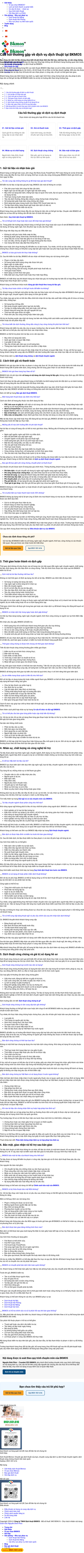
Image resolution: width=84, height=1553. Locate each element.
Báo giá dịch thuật (11, 1473)
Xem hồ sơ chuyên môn (14, 1372)
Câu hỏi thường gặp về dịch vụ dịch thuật (20, 92)
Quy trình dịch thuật (16, 11)
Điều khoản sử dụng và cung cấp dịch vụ (20, 1509)
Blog (6, 26)
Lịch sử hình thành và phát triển (21, 7)
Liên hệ (7, 1517)
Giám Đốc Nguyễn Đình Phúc (11, 1523)
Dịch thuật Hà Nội (11, 1301)
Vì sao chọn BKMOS (12, 1531)
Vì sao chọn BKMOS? (17, 5)
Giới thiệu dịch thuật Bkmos (15, 1469)
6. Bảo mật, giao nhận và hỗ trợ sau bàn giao (21, 104)
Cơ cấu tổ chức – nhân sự (19, 9)
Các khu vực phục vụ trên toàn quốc (22, 1542)
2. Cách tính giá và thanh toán (16, 96)
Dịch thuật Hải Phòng (17, 19)
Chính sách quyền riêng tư (14, 1513)
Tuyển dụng (9, 24)
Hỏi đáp (7, 1534)
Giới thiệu (8, 3)
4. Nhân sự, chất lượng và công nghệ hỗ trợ (20, 100)
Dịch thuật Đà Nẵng (16, 17)
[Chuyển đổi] (1, 181)
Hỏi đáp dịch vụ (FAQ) (17, 13)
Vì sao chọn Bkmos (11, 1471)
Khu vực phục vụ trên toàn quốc (21, 21)
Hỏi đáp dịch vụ (10, 1475)
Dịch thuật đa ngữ (11, 66)
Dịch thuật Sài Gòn (11, 1307)
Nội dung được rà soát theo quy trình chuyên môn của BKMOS (27, 106)
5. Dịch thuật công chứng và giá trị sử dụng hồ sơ (22, 102)
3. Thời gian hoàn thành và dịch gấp (18, 98)
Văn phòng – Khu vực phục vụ (16, 15)
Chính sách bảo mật (12, 1511)
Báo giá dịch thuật (11, 1546)
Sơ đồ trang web (10, 1515)
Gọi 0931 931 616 (35, 548)
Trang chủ (8, 1527)
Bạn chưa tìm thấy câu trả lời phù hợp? (19, 108)
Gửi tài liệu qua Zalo (13, 548)
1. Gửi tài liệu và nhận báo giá (16, 94)
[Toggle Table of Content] (1, 89)
